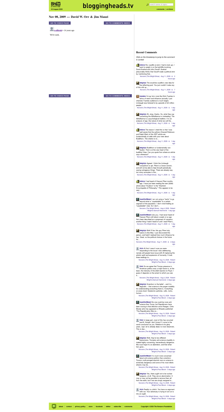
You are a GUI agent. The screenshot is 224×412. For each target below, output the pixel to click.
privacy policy (80, 406)
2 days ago (172, 243)
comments (160, 9)
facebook (99, 406)
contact (69, 406)
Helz (141, 266)
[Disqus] (90, 58)
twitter (108, 406)
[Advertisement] (155, 30)
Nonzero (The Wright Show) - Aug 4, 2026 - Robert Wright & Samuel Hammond (157, 209)
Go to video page (60, 23)
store (91, 406)
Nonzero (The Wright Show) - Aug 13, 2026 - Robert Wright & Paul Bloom (157, 261)
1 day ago (173, 108)
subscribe (117, 406)
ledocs (142, 65)
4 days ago (171, 385)
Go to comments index (118, 23)
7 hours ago (171, 90)
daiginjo (143, 82)
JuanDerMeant (145, 199)
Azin (141, 248)
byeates (143, 96)
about (61, 406)
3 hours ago (171, 77)
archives (169, 9)
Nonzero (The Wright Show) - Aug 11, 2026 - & (156, 76)
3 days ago (171, 333)
